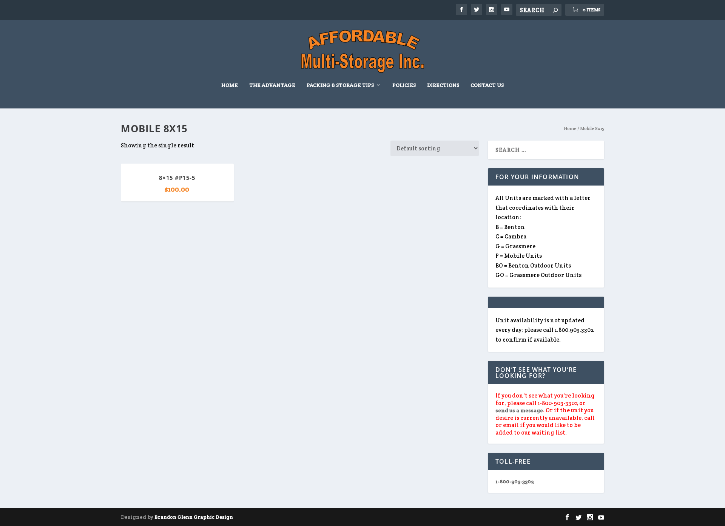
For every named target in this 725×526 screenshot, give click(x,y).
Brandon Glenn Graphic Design (193, 517)
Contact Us (487, 85)
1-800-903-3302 (514, 481)
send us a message (519, 410)
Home (229, 85)
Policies (404, 85)
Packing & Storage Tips (340, 85)
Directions (443, 85)
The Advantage (272, 85)
